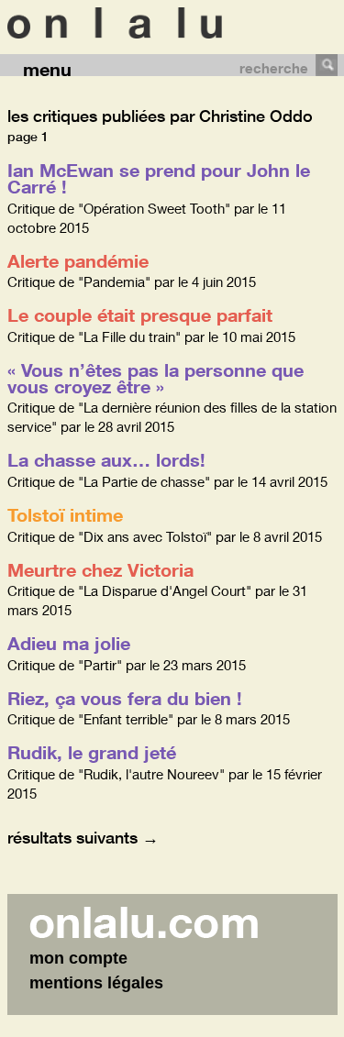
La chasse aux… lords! (106, 459)
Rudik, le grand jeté (91, 752)
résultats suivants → (83, 837)
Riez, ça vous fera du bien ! (124, 698)
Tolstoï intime (65, 514)
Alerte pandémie (78, 260)
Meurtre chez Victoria (100, 569)
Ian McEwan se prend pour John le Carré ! (158, 178)
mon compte (78, 958)
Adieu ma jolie (68, 643)
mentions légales (96, 983)
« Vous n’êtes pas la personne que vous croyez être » (155, 378)
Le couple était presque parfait (139, 314)
